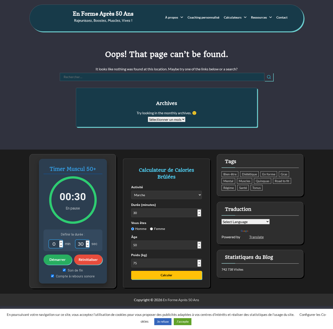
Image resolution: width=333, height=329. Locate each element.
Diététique (249, 174)
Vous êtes (138, 223)
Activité (137, 187)
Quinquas (262, 181)
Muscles (244, 181)
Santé (243, 188)
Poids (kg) (139, 255)
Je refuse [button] (163, 321)
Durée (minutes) (143, 205)
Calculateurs (232, 17)
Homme (141, 229)
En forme (268, 174)
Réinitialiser (88, 259)
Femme (159, 229)
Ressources (259, 17)
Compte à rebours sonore (75, 276)
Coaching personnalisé (203, 17)
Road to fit (282, 181)
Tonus (256, 188)
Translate (256, 237)
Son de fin (75, 270)
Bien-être (229, 174)
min (67, 244)
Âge (134, 237)
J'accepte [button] (182, 321)
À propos (171, 17)
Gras (284, 174)
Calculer (166, 275)
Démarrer (57, 259)
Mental (228, 181)
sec (94, 244)
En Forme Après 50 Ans (103, 13)
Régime (228, 188)
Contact (281, 17)
